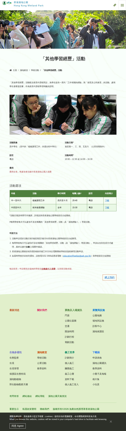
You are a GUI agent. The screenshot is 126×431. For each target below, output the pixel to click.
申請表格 (97, 357)
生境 (12, 363)
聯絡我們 (44, 409)
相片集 (96, 379)
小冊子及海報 (99, 373)
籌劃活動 (69, 342)
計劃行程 (69, 336)
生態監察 (14, 357)
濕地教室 (24, 70)
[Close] (110, 421)
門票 (67, 315)
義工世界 (70, 352)
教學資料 (41, 368)
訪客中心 (97, 326)
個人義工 (69, 363)
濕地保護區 (98, 331)
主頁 (15, 70)
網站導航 (40, 396)
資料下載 (69, 379)
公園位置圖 (70, 320)
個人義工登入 (72, 384)
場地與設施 (98, 320)
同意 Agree (18, 426)
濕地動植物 (15, 379)
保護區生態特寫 (18, 373)
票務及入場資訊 (73, 310)
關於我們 (42, 310)
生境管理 (14, 368)
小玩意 (96, 384)
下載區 (96, 352)
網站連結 (27, 396)
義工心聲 (69, 373)
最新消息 (14, 310)
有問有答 (14, 396)
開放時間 (69, 331)
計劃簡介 (69, 357)
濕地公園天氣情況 (57, 396)
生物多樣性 (16, 352)
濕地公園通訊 (99, 363)
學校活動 (35, 70)
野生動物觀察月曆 (19, 384)
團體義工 (69, 368)
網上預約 (109, 277)
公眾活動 (41, 363)
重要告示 (14, 409)
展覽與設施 (99, 310)
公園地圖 (97, 315)
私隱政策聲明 (29, 409)
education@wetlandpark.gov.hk (77, 256)
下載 (107, 200)
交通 (67, 326)
